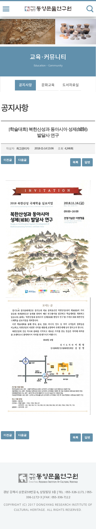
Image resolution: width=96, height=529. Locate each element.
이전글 (7, 159)
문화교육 (48, 85)
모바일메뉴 (6, 8)
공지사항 (25, 85)
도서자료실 (70, 85)
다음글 (22, 159)
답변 (87, 162)
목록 (75, 162)
